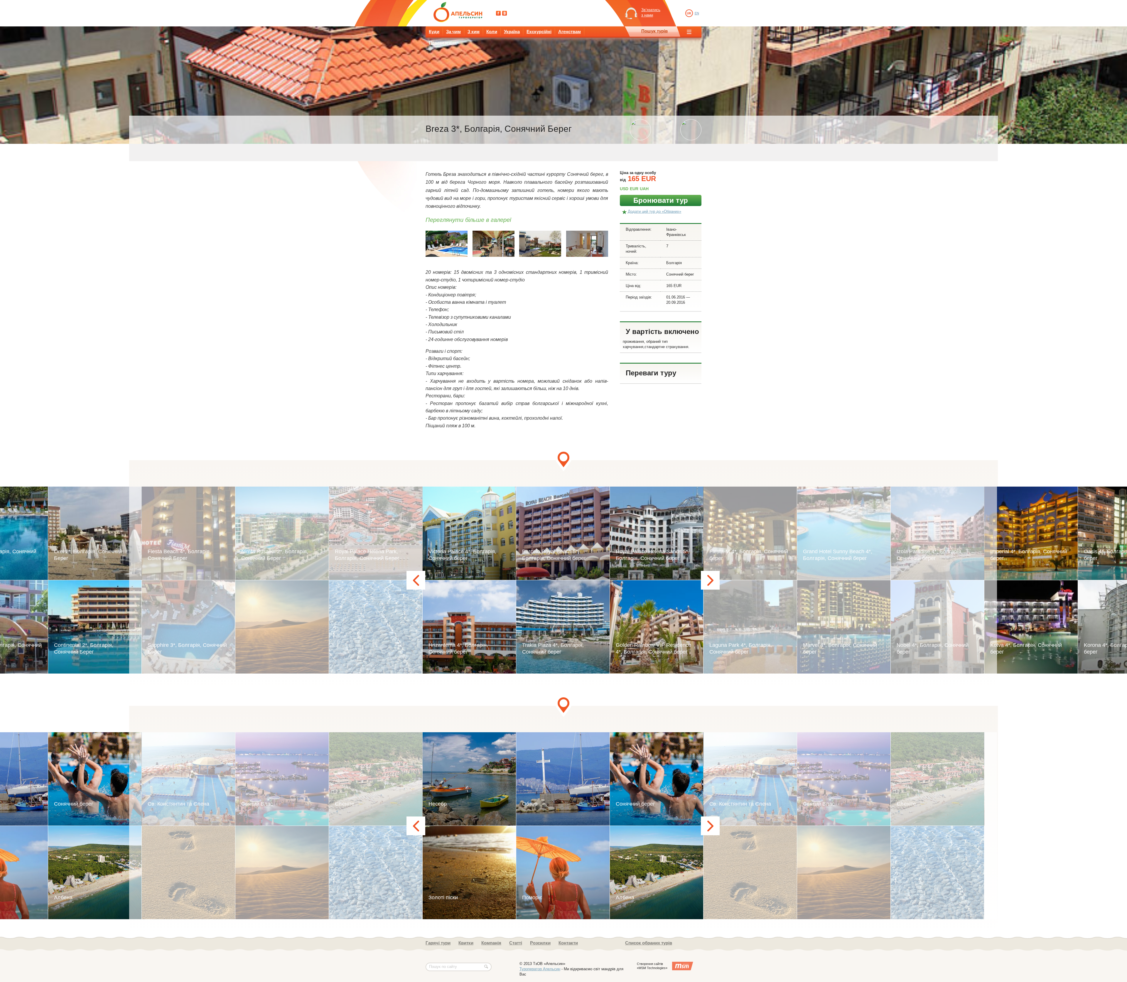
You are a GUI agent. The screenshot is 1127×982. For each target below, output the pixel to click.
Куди (434, 31)
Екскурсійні (539, 31)
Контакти (568, 942)
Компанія (491, 942)
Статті (515, 942)
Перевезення (443, 42)
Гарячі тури (438, 942)
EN (697, 13)
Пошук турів (654, 30)
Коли (491, 31)
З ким (474, 31)
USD (624, 188)
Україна (512, 31)
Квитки (465, 942)
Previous (415, 580)
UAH (644, 188)
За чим (453, 31)
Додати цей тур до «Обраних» (654, 211)
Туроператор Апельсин (539, 969)
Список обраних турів (648, 942)
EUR (634, 188)
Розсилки (540, 942)
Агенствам (569, 31)
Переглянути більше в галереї (468, 220)
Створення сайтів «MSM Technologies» (652, 966)
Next (710, 580)
